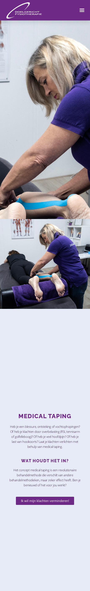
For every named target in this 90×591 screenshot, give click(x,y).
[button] (82, 10)
